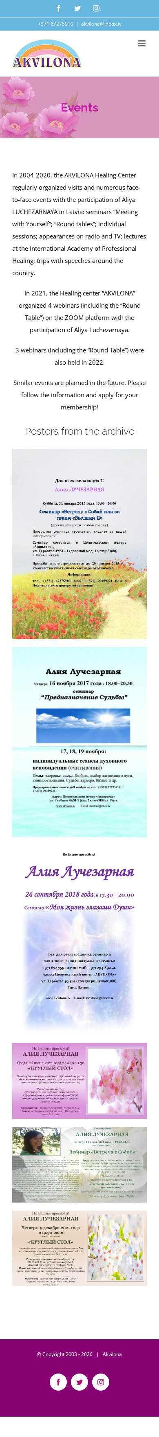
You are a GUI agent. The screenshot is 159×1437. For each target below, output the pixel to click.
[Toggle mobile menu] (142, 43)
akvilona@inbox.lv (101, 23)
